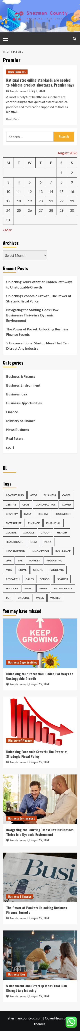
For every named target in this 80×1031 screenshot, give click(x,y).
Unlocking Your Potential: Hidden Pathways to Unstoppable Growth (39, 284)
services (12, 588)
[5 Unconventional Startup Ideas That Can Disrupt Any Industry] (40, 955)
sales (30, 579)
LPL (20, 560)
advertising (15, 495)
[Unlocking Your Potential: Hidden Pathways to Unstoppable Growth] (40, 643)
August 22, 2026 (40, 684)
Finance (12, 412)
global (11, 532)
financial (53, 523)
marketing (54, 560)
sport (10, 447)
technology (63, 588)
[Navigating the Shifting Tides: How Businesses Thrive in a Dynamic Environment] (40, 799)
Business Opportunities (24, 403)
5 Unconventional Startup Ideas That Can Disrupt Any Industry (37, 345)
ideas (33, 541)
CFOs (25, 504)
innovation (40, 551)
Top (8, 597)
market (34, 560)
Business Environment (23, 385)
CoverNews (54, 1018)
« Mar (7, 230)
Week (40, 597)
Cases (66, 495)
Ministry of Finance (20, 421)
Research (13, 579)
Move (22, 569)
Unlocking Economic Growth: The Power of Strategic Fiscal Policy (38, 298)
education (62, 514)
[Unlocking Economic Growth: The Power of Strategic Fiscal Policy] (40, 721)
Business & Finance (20, 376)
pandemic (57, 569)
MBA (9, 569)
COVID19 (12, 514)
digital (43, 514)
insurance (63, 551)
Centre (11, 504)
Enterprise (14, 523)
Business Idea (16, 394)
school (45, 579)
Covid (66, 504)
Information (15, 551)
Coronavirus (46, 504)
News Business (17, 72)
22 (62, 201)
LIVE (9, 560)
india (48, 541)
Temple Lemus (18, 91)
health (62, 532)
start (43, 588)
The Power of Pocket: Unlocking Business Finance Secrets (37, 331)
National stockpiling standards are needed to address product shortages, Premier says (40, 82)
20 (41, 201)
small (28, 588)
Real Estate (14, 438)
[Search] (74, 38)
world (55, 597)
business (50, 495)
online (38, 569)
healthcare (14, 541)
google (28, 532)
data (27, 514)
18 (19, 201)
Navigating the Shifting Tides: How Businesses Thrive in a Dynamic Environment (32, 315)
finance (34, 523)
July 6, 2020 (38, 91)
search (62, 579)
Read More (12, 119)
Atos (33, 495)
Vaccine (24, 597)
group (45, 532)
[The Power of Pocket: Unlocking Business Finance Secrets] (40, 877)
